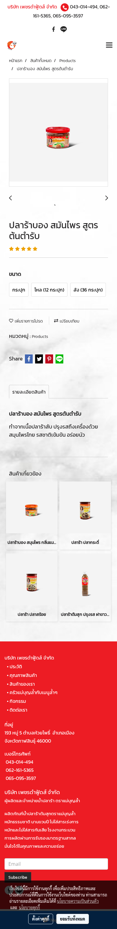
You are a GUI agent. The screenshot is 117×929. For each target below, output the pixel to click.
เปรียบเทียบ (69, 321)
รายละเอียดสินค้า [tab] (29, 391)
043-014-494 (84, 6)
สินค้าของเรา (22, 683)
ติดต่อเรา (18, 709)
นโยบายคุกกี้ (29, 907)
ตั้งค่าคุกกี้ (40, 918)
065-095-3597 (68, 15)
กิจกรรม (18, 701)
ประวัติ (16, 666)
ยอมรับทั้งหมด (72, 918)
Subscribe (17, 877)
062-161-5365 (20, 770)
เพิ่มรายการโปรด (28, 321)
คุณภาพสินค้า (23, 675)
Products (40, 336)
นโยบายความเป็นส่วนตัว (78, 901)
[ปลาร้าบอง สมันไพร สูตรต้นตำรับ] (58, 133)
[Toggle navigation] (109, 45)
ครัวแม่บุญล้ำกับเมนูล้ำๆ (34, 692)
